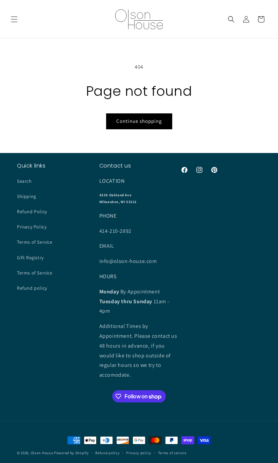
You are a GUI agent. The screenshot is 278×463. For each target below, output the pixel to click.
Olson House (42, 452)
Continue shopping (139, 121)
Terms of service (172, 452)
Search (24, 181)
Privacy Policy (31, 227)
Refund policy (32, 288)
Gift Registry (30, 258)
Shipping (26, 196)
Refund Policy (32, 211)
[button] (14, 19)
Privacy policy (138, 452)
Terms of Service (35, 242)
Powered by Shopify (71, 452)
